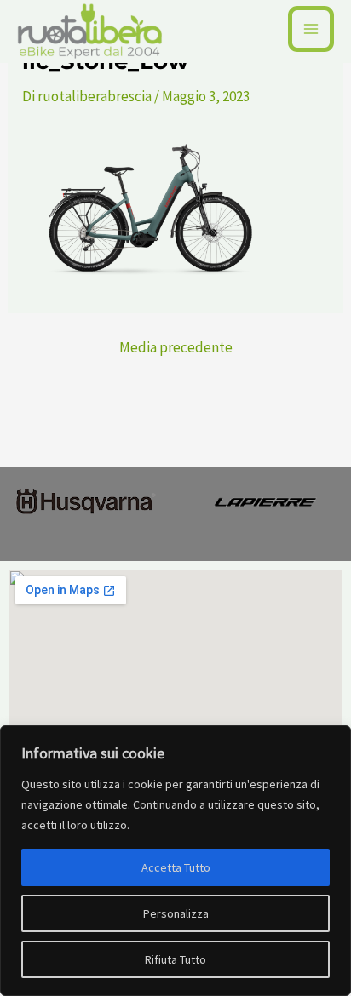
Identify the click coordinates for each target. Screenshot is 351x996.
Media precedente (176, 348)
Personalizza (176, 913)
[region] (175, 860)
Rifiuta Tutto (175, 959)
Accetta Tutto (175, 867)
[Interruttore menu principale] (311, 29)
